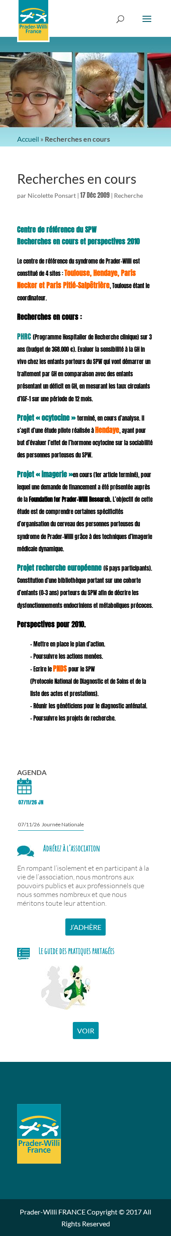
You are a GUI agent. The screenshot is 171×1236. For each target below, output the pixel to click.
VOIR (85, 1030)
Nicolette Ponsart (52, 195)
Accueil (28, 139)
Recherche (128, 195)
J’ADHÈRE (85, 927)
